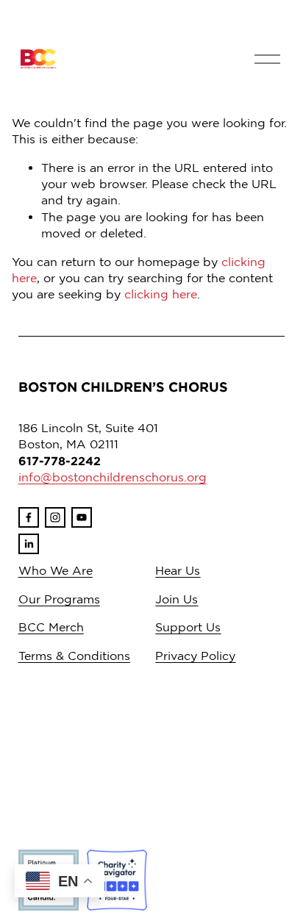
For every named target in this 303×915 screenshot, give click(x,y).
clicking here (160, 294)
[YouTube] (81, 517)
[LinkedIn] (28, 544)
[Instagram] (55, 517)
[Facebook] (28, 517)
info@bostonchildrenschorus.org (112, 477)
